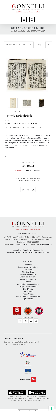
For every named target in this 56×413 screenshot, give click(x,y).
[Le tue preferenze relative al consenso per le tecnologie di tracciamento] (51, 408)
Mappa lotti (17, 250)
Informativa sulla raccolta (28, 411)
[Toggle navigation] (24, 19)
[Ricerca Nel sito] (32, 19)
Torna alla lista (17, 45)
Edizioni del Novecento (28, 277)
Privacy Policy (28, 253)
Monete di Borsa (28, 272)
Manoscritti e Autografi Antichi (28, 284)
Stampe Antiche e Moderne (28, 267)
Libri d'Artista (28, 289)
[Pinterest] (23, 189)
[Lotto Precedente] (30, 45)
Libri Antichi (28, 265)
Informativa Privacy (14, 253)
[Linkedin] (30, 320)
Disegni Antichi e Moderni (28, 287)
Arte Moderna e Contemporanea (28, 296)
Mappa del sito (37, 250)
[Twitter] (33, 189)
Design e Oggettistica (28, 279)
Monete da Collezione (28, 274)
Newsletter (27, 250)
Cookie (46, 253)
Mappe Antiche (28, 294)
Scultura (28, 282)
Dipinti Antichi (28, 299)
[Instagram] (25, 320)
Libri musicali (28, 291)
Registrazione (33, 171)
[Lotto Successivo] (48, 45)
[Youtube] (36, 320)
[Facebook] (28, 189)
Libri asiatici (28, 270)
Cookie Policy (39, 253)
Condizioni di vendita (29, 181)
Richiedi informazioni (29, 179)
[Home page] (28, 8)
